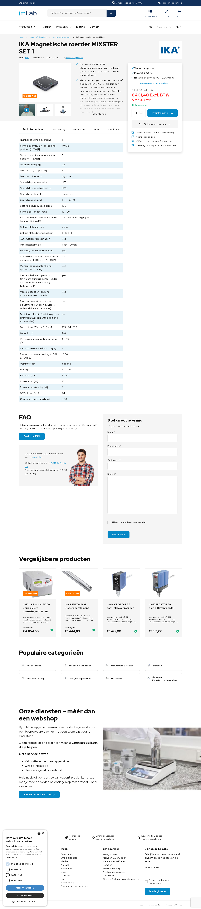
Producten (25, 26)
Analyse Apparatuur (114, 872)
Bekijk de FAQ (32, 436)
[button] (25, 901)
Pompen (107, 864)
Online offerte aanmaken (157, 124)
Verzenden (118, 534)
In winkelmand (160, 113)
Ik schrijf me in (157, 891)
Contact (94, 26)
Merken (47, 26)
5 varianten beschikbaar (155, 83)
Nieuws (80, 26)
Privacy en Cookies (174, 905)
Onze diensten (69, 857)
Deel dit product (74, 57)
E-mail (153, 867)
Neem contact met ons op (39, 794)
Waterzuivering (111, 868)
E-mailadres (114, 446)
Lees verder (23, 857)
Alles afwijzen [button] (25, 895)
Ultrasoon (108, 875)
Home (21, 37)
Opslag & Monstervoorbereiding (121, 879)
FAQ (150, 26)
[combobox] (76, 13)
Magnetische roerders (62, 37)
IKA (27, 57)
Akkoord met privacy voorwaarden (129, 522)
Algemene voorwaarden (74, 886)
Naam (111, 432)
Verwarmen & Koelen (114, 861)
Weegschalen (110, 854)
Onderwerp (114, 460)
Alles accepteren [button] (25, 888)
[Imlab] (28, 12)
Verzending (67, 882)
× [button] (43, 833)
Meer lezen (99, 114)
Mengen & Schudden (38, 37)
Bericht (111, 474)
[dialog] (25, 868)
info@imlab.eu (36, 457)
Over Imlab (162, 27)
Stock (64, 872)
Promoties (62, 27)
